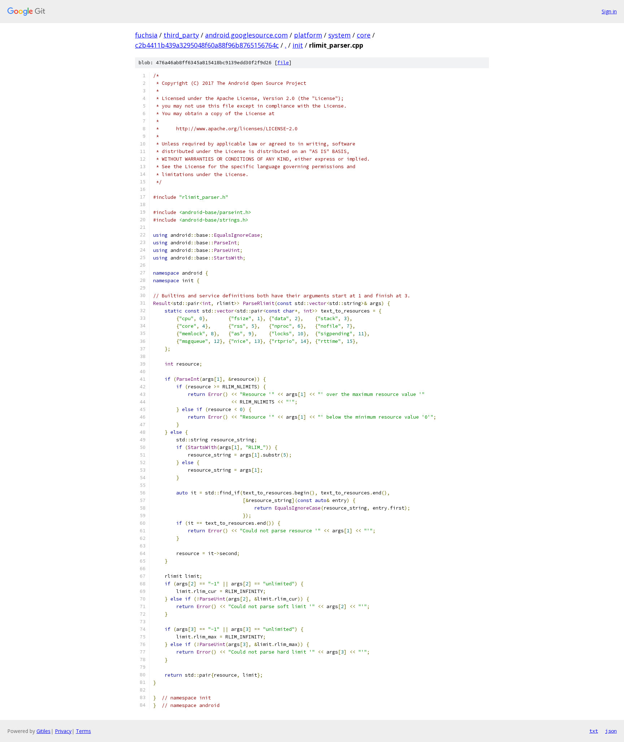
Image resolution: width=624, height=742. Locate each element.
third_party (181, 35)
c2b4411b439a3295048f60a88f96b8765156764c (207, 45)
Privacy (63, 731)
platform (308, 35)
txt (593, 731)
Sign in (609, 11)
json (611, 731)
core (363, 35)
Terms (83, 731)
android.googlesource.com (246, 35)
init (297, 45)
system (339, 35)
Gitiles (43, 731)
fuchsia (146, 35)
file (283, 63)
